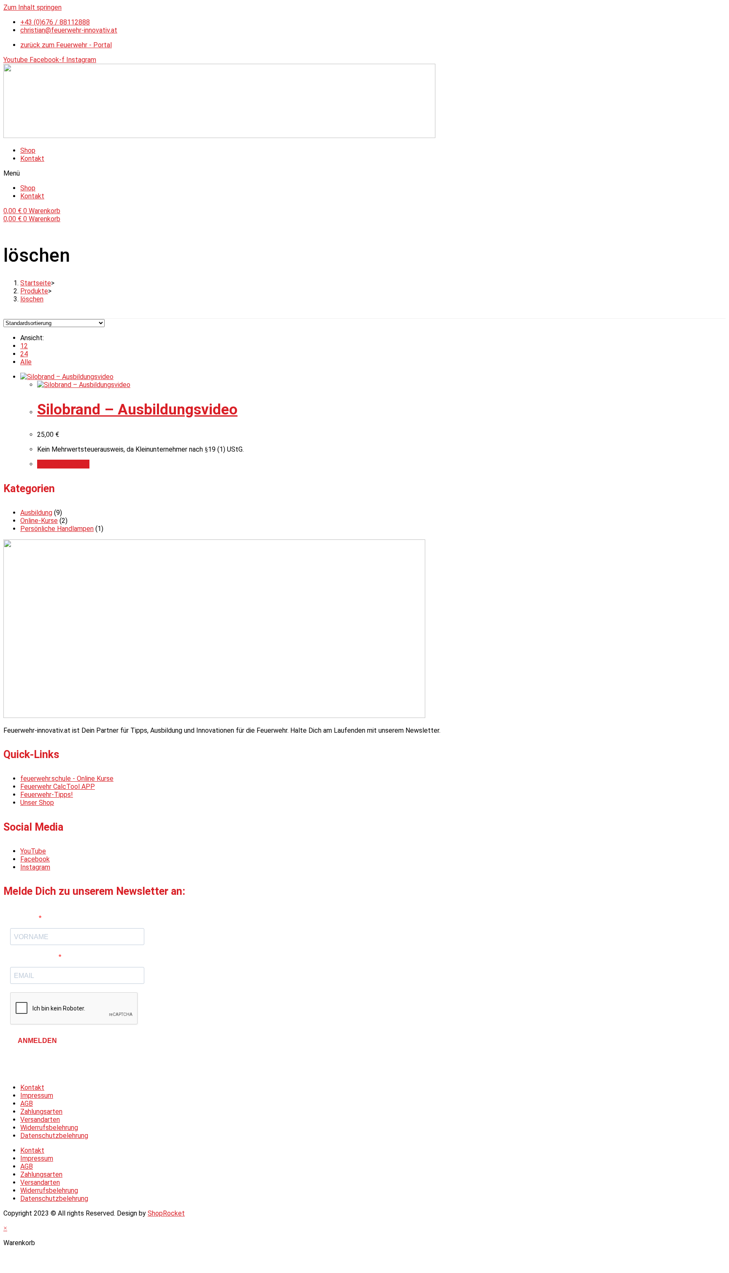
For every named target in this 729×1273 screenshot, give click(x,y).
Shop (27, 150)
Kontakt (32, 158)
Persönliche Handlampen (57, 529)
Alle (26, 362)
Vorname (24, 918)
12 (24, 346)
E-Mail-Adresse (34, 957)
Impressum (36, 1096)
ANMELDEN (37, 1040)
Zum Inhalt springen (32, 7)
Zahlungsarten (41, 1112)
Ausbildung (36, 513)
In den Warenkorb (63, 464)
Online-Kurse (39, 521)
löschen (31, 299)
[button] (364, 173)
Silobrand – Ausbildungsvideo (137, 409)
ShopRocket (166, 1213)
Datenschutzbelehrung (54, 1136)
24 (24, 354)
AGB (26, 1104)
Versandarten (40, 1120)
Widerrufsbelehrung (49, 1128)
